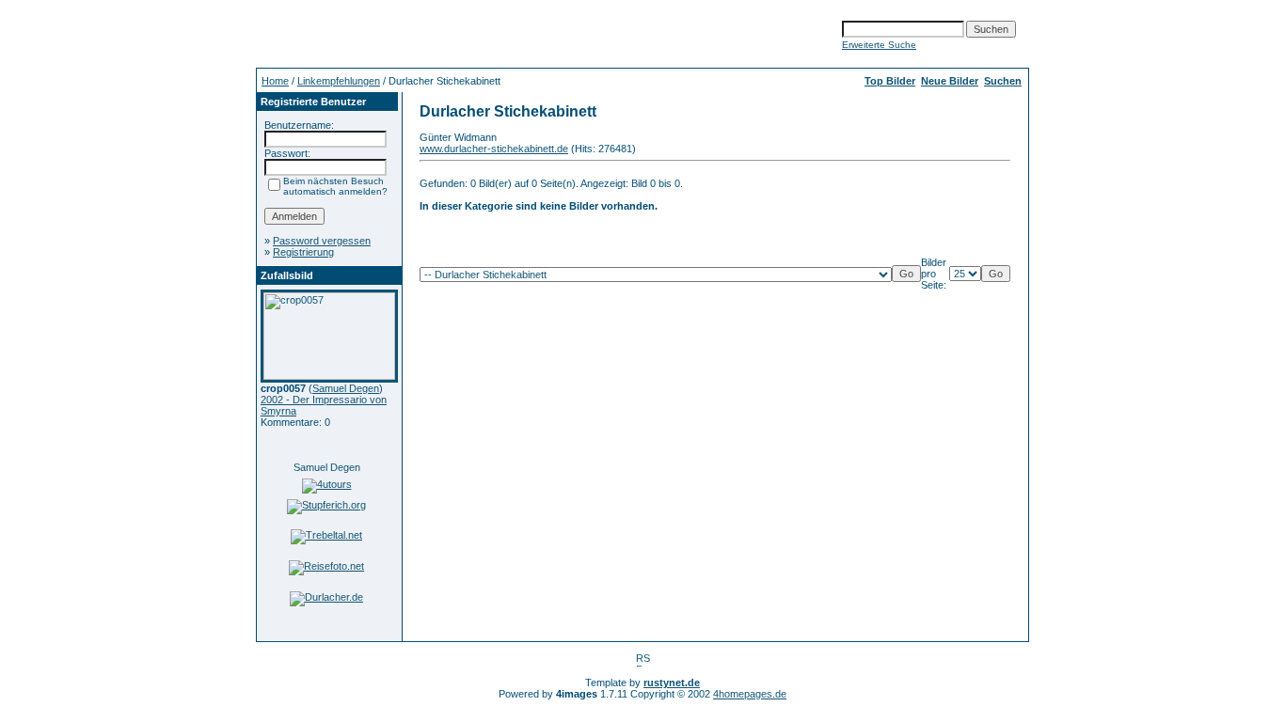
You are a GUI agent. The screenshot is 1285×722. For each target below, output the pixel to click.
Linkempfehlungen (338, 80)
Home (275, 80)
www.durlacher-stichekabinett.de (494, 148)
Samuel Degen (345, 388)
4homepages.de (749, 693)
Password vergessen (322, 240)
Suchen (1003, 80)
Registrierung (303, 252)
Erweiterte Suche (879, 44)
